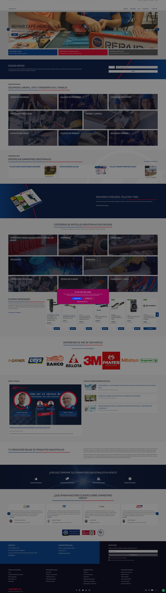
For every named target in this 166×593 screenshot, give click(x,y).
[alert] (83, 296)
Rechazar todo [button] (88, 298)
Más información (96, 295)
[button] (83, 301)
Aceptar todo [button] (77, 298)
